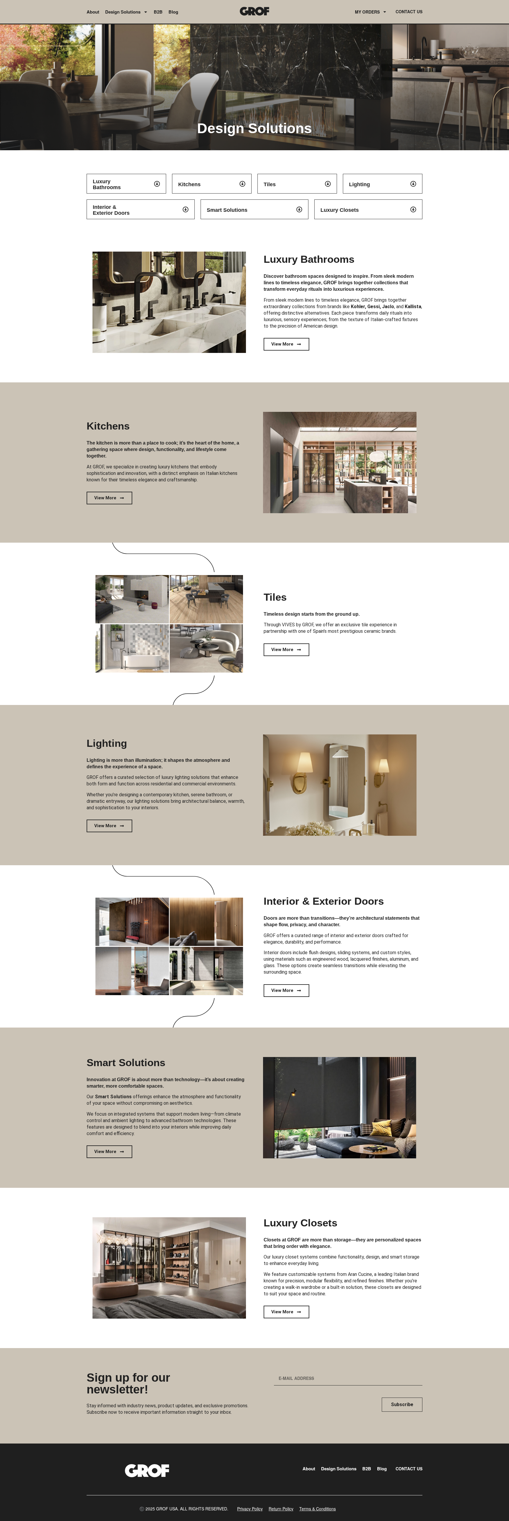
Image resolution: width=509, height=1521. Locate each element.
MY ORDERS (367, 12)
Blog (173, 12)
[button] (183, 1509)
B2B (158, 12)
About (93, 12)
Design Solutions (123, 12)
